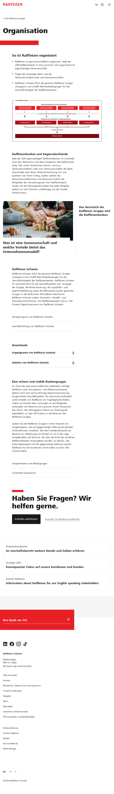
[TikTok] (25, 644)
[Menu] (109, 4)
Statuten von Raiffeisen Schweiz (30, 362)
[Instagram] (18, 644)
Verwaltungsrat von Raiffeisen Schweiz (32, 316)
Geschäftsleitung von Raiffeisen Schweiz (33, 326)
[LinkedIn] (5, 644)
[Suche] (102, 4)
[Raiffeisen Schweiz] (12, 4)
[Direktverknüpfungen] (97, 4)
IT (15, 772)
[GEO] (68, 619)
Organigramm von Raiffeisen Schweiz (33, 352)
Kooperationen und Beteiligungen (29, 463)
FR (10, 772)
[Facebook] (12, 644)
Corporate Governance (24, 472)
